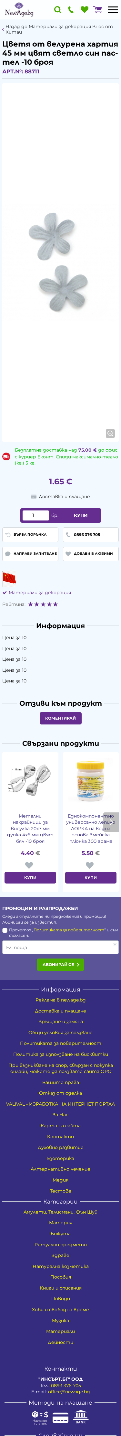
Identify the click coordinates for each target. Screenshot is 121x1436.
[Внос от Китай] (9, 579)
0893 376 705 (66, 1385)
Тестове (60, 1191)
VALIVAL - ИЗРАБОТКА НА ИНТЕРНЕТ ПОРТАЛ (60, 1104)
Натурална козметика (61, 1266)
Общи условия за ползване (60, 1032)
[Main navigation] (113, 10)
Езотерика (60, 1158)
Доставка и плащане (60, 1011)
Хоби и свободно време (60, 1310)
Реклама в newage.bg (60, 1000)
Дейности (60, 1342)
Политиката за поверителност (69, 929)
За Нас (60, 1115)
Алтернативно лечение (60, 1169)
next (111, 822)
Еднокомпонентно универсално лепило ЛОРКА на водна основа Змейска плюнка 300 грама (90, 828)
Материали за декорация (40, 592)
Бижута (61, 1234)
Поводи (60, 1299)
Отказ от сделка (60, 1093)
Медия (60, 1180)
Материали (60, 1331)
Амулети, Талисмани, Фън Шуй (60, 1212)
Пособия (60, 1277)
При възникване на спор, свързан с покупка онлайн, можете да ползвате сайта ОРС (60, 1068)
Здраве (60, 1255)
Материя (60, 1223)
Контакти (60, 1137)
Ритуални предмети (61, 1245)
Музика (60, 1320)
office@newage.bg (69, 1392)
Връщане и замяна (60, 1021)
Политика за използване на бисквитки (60, 1054)
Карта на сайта (61, 1126)
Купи (81, 515)
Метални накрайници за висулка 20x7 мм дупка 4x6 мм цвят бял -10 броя (30, 828)
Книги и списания (61, 1288)
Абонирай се (58, 964)
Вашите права (60, 1082)
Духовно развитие (61, 1147)
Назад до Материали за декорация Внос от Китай (59, 29)
